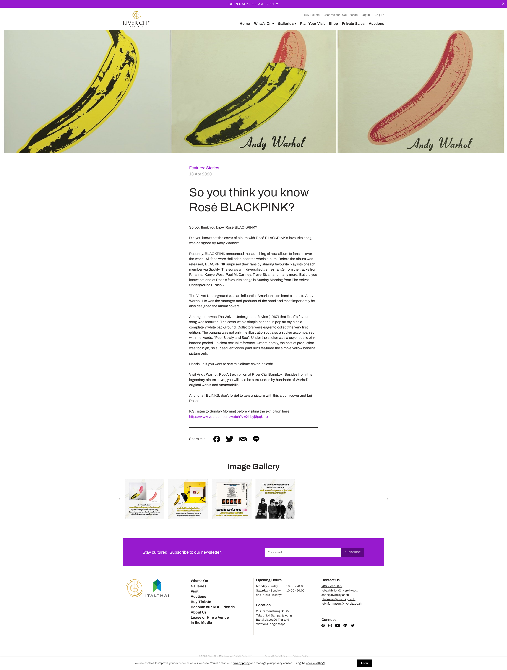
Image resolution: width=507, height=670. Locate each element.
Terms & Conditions (276, 656)
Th (382, 14)
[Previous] (10, 91)
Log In (366, 14)
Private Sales (353, 24)
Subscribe (353, 552)
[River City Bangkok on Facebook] (323, 626)
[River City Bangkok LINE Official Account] (345, 626)
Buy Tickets (312, 14)
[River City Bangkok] (137, 19)
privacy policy (241, 663)
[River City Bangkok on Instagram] (330, 626)
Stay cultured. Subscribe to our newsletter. (182, 552)
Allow (364, 663)
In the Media (201, 623)
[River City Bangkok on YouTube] (337, 626)
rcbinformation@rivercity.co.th (341, 603)
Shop (333, 24)
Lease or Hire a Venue (210, 617)
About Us (199, 612)
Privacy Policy (300, 656)
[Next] (496, 91)
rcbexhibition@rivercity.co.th (340, 590)
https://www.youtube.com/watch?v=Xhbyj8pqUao (228, 417)
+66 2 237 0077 (331, 586)
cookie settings (315, 663)
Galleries (286, 24)
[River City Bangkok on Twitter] (353, 626)
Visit (194, 591)
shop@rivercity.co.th (335, 594)
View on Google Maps (270, 624)
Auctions (376, 24)
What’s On (263, 24)
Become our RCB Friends (341, 14)
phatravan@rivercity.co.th (338, 599)
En (376, 14)
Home (245, 24)
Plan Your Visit (312, 24)
